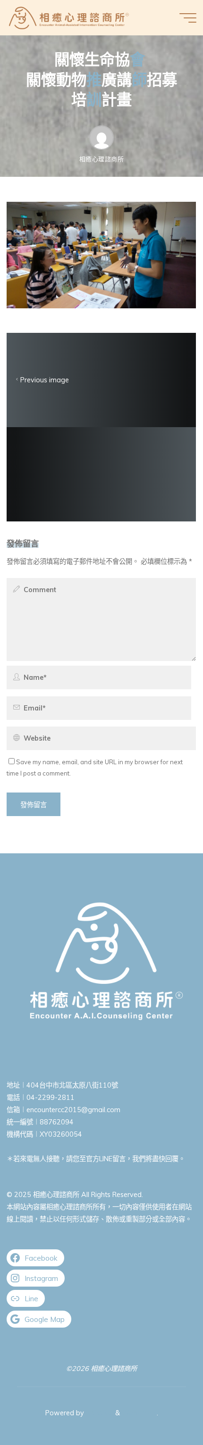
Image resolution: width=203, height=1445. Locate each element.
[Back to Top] (166, 1408)
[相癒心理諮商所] (69, 17)
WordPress (139, 1413)
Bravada (98, 1413)
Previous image (44, 380)
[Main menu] (187, 18)
